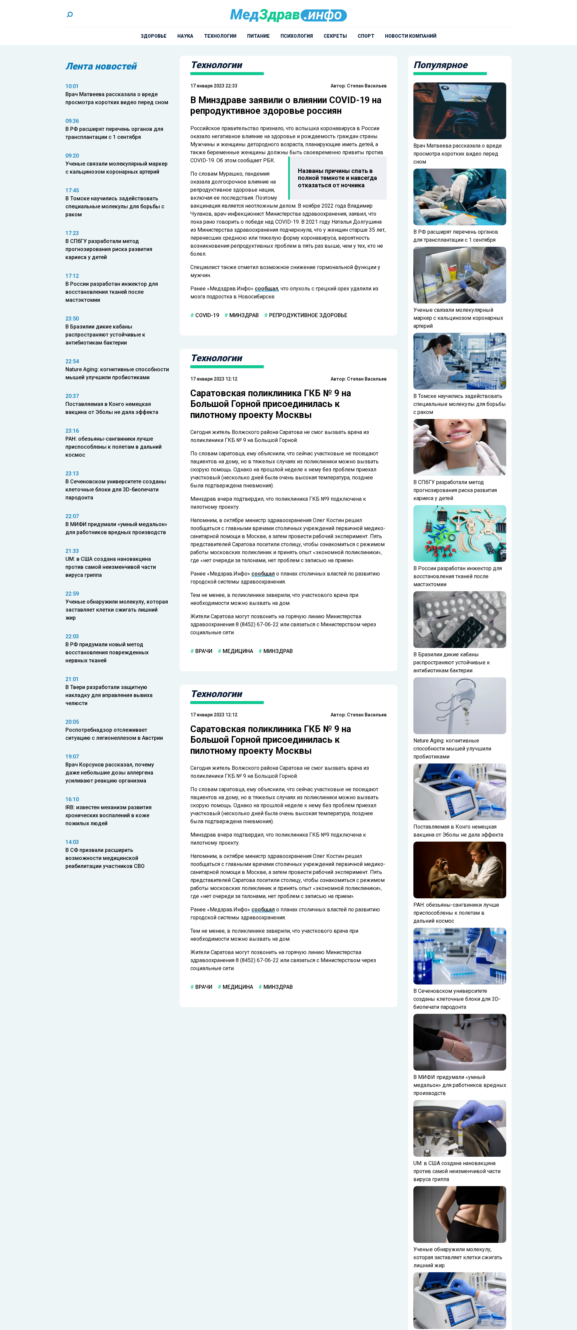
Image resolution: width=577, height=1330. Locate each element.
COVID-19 (206, 315)
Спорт (366, 36)
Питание (258, 36)
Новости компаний (410, 36)
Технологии (220, 36)
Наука (185, 36)
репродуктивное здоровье (307, 315)
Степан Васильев (367, 85)
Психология (296, 36)
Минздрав (243, 315)
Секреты (335, 36)
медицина (237, 651)
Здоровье (154, 36)
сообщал (266, 288)
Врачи (203, 651)
